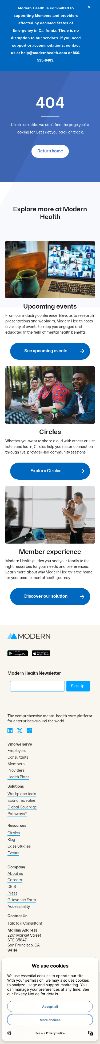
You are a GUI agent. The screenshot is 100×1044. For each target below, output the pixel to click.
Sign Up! (78, 686)
